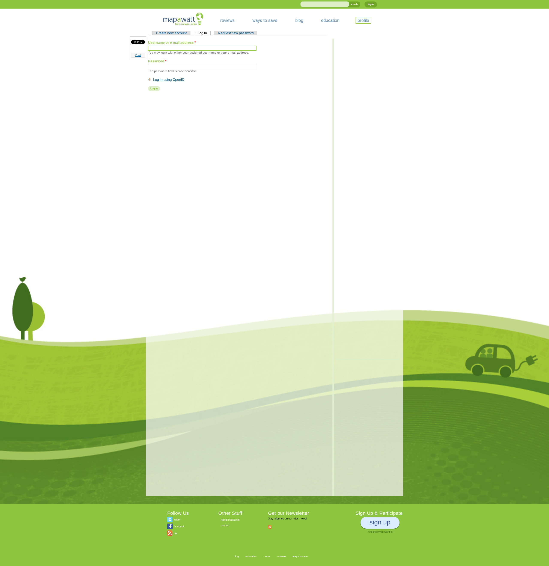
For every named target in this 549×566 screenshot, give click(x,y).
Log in (204, 33)
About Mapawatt (230, 519)
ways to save (264, 20)
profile (363, 20)
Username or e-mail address (172, 42)
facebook (179, 526)
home (267, 556)
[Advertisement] (238, 129)
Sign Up (380, 522)
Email (138, 55)
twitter (177, 519)
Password (157, 61)
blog (299, 20)
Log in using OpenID (168, 79)
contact (225, 525)
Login (371, 4)
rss (175, 533)
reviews (227, 20)
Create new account (171, 33)
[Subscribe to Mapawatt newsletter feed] (269, 526)
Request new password (236, 33)
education (330, 20)
